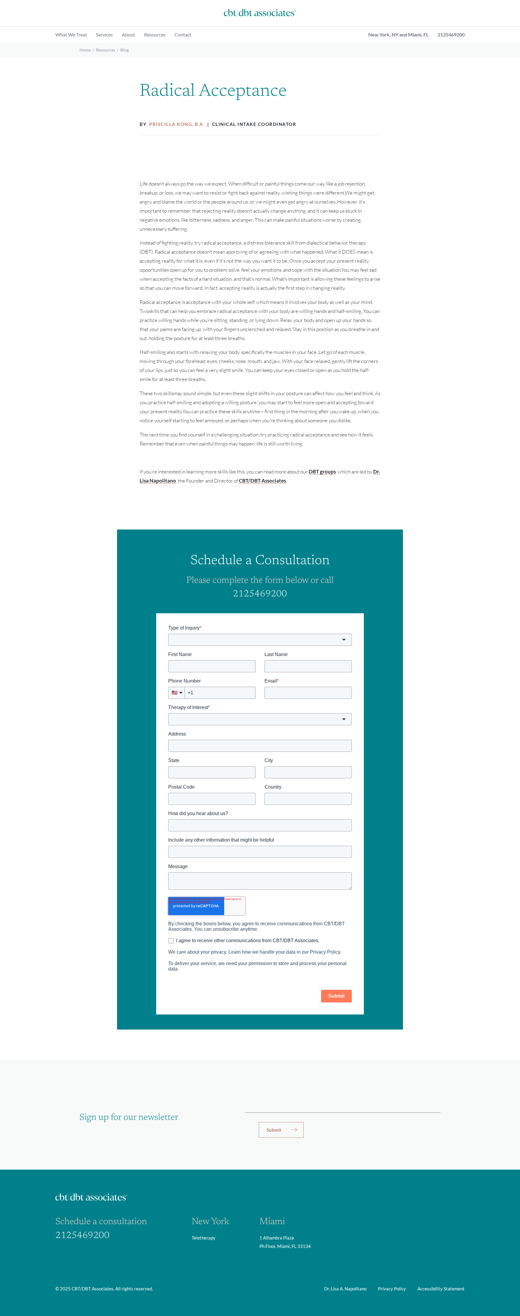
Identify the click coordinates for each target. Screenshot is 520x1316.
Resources (155, 34)
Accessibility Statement (441, 1288)
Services (104, 34)
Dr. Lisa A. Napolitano (345, 1288)
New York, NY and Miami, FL (398, 34)
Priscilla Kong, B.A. (177, 124)
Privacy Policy (392, 1288)
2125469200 (451, 34)
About (128, 34)
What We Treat (71, 34)
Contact (183, 34)
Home (85, 49)
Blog (124, 49)
